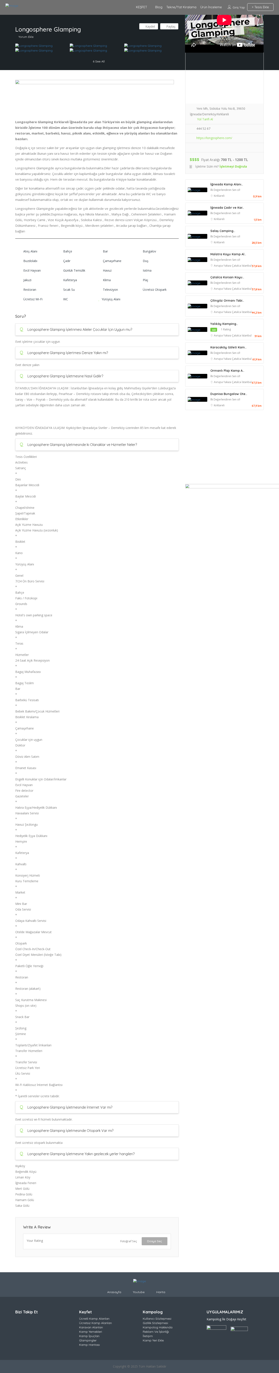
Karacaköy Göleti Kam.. (228, 347)
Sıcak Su (69, 289)
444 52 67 (203, 128)
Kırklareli (219, 196)
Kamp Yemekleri (90, 1332)
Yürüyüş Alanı (111, 299)
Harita (160, 1292)
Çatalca (237, 265)
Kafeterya (70, 280)
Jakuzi (27, 280)
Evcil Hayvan (32, 270)
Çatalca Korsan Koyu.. (227, 277)
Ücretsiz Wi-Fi (33, 299)
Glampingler (88, 1340)
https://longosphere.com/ (214, 138)
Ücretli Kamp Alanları (94, 1319)
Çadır (66, 261)
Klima (107, 280)
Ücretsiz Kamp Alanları (95, 1323)
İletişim (148, 1336)
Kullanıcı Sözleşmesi (157, 1319)
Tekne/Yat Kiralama (181, 7)
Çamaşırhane (112, 261)
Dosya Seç (154, 1241)
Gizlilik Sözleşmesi (155, 1323)
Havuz (107, 270)
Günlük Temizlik (74, 270)
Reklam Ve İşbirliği (156, 1332)
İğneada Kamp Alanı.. (226, 184)
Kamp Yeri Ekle (153, 1340)
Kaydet (150, 26)
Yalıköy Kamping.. (224, 324)
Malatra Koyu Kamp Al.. (228, 254)
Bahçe (67, 251)
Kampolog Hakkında (157, 1327)
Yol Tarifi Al (205, 119)
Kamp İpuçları (89, 1336)
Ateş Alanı (30, 251)
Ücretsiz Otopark (155, 289)
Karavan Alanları (91, 1327)
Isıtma (147, 270)
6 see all (98, 61)
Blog (158, 7)
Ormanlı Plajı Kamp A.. (227, 371)
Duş (145, 261)
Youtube (139, 1292)
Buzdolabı (30, 261)
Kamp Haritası (89, 1345)
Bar (105, 251)
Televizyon (110, 289)
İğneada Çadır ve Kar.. (227, 208)
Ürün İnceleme (211, 7)
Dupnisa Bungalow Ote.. (228, 394)
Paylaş (170, 26)
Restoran (29, 289)
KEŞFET (141, 7)
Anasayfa (114, 1292)
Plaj (145, 280)
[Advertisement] (224, 448)
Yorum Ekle (26, 37)
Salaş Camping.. (222, 231)
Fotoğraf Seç (128, 1241)
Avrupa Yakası (223, 265)
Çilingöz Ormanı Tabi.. (227, 300)
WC (65, 299)
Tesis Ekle (261, 7)
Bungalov (149, 251)
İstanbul (247, 265)
